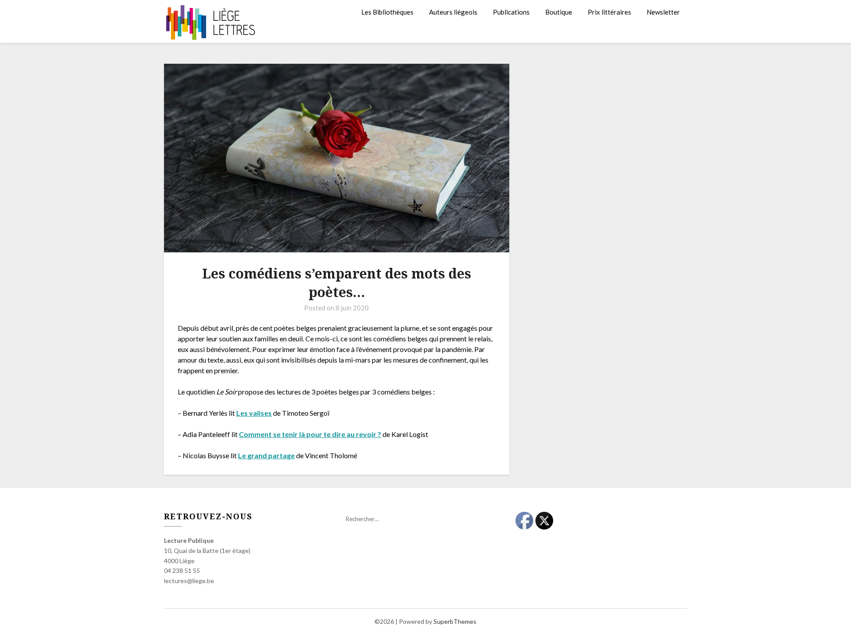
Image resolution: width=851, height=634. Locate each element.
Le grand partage (266, 455)
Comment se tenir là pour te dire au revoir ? (310, 434)
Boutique (558, 12)
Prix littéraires (609, 12)
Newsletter (663, 12)
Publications (511, 12)
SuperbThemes (454, 621)
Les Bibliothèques (387, 12)
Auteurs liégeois (453, 12)
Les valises (254, 413)
